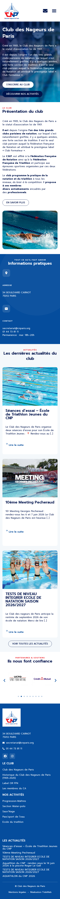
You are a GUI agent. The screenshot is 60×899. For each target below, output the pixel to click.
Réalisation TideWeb (41, 892)
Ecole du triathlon (12, 822)
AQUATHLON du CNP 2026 (18, 876)
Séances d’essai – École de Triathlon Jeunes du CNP (29, 847)
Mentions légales (17, 892)
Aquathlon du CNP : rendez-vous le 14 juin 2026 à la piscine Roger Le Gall (28, 864)
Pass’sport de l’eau (13, 816)
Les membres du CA (14, 788)
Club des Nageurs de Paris (18, 769)
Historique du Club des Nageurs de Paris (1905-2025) (26, 776)
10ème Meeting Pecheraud (18, 853)
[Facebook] (5, 756)
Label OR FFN (10, 783)
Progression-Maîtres (14, 801)
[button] (54, 10)
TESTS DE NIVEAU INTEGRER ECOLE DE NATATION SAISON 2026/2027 (25, 858)
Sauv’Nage (8, 811)
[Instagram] (12, 756)
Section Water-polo (13, 806)
